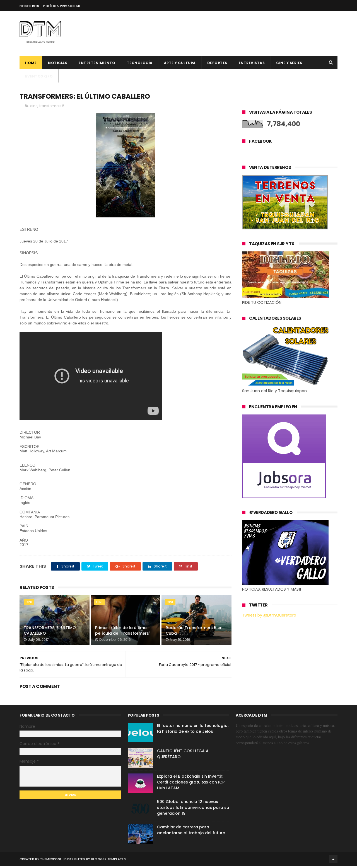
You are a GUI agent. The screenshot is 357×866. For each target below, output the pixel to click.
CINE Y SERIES (289, 62)
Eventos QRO (39, 76)
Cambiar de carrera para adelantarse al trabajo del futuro (191, 830)
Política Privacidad (62, 6)
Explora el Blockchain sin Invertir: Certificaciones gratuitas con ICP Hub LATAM (191, 782)
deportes (217, 62)
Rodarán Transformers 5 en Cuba (194, 630)
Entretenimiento (97, 62)
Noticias (57, 62)
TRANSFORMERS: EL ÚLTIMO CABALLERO (50, 630)
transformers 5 (51, 105)
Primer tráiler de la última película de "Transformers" (122, 630)
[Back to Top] (333, 859)
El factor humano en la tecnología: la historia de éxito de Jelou (192, 728)
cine (33, 105)
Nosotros (29, 6)
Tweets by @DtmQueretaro (269, 615)
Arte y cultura (180, 62)
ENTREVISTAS (252, 62)
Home (31, 62)
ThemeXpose (51, 859)
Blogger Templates (108, 859)
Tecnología (140, 62)
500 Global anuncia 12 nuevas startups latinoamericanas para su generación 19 (193, 807)
